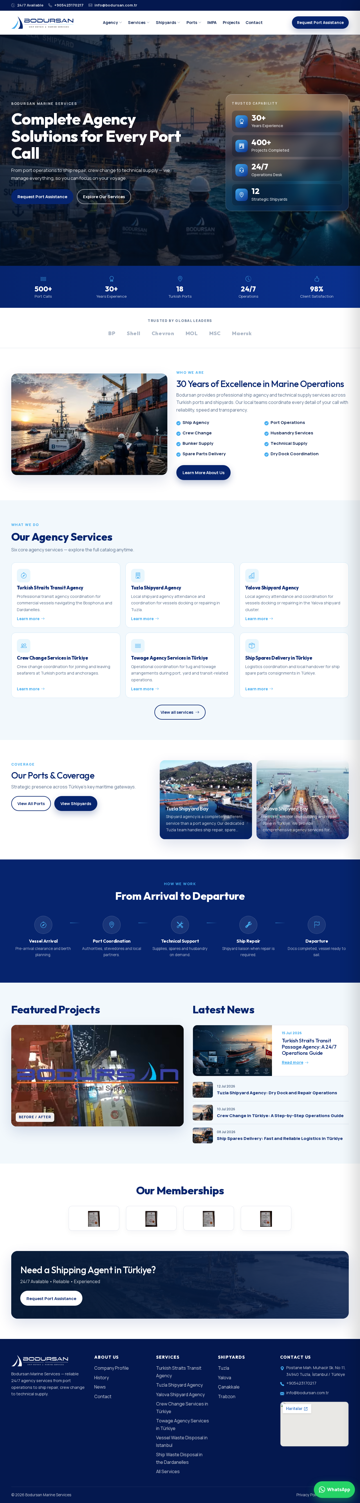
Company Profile (111, 1368)
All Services (168, 1471)
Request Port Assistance (320, 22)
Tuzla (223, 1368)
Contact (254, 22)
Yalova (224, 1377)
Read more (292, 1062)
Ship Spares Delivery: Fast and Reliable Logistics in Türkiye (280, 1138)
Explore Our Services (104, 197)
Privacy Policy (308, 1494)
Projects (231, 22)
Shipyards (166, 22)
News (100, 1387)
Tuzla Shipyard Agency (179, 1385)
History (101, 1377)
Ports (191, 22)
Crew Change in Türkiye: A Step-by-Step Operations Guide (280, 1116)
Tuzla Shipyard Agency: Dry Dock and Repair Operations (277, 1093)
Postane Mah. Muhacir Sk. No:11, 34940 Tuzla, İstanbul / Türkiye (316, 1371)
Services (136, 22)
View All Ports (31, 803)
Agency (110, 22)
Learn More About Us (203, 472)
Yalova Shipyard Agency (180, 1394)
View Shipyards (75, 803)
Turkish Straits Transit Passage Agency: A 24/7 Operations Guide (309, 1046)
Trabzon (226, 1396)
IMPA (212, 22)
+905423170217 (68, 5)
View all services (177, 712)
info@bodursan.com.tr (115, 5)
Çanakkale (229, 1387)
